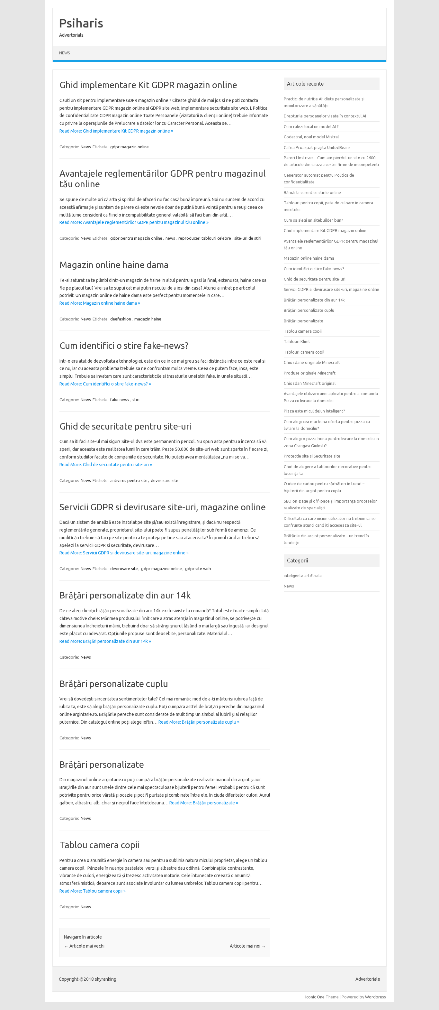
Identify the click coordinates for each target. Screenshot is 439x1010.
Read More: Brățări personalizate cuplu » (198, 722)
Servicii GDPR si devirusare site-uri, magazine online (162, 507)
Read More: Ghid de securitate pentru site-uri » (105, 464)
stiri (135, 399)
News (64, 53)
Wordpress (375, 997)
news (170, 238)
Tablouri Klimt (297, 341)
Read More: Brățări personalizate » (203, 802)
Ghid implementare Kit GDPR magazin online (148, 85)
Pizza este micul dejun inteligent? (314, 411)
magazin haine (147, 319)
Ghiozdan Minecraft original (310, 383)
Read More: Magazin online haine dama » (99, 303)
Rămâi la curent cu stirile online (312, 192)
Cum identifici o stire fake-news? (123, 345)
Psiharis (81, 23)
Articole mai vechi (84, 946)
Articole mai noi (248, 946)
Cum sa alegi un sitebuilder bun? (313, 220)
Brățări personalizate (101, 764)
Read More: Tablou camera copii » (92, 891)
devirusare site (164, 480)
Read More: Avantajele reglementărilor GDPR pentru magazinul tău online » (134, 222)
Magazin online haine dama (114, 265)
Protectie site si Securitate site (312, 456)
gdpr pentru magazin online (136, 238)
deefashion (120, 319)
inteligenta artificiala (303, 575)
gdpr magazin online (129, 146)
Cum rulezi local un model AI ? (311, 126)
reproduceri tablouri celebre (204, 238)
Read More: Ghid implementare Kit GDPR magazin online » (116, 131)
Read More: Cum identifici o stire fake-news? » (105, 383)
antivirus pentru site (129, 480)
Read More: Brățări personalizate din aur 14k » (105, 641)
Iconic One (315, 997)
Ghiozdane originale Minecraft (312, 362)
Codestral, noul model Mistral (311, 136)
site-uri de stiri (247, 238)
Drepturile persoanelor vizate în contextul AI (325, 116)
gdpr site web (198, 568)
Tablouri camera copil (304, 352)
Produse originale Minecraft (310, 373)
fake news (119, 399)
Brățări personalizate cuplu (113, 684)
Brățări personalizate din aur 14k (125, 595)
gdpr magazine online (161, 568)
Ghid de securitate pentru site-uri (125, 426)
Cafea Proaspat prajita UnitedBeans (317, 147)
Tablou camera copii (99, 845)
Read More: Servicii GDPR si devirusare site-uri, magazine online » (124, 552)
